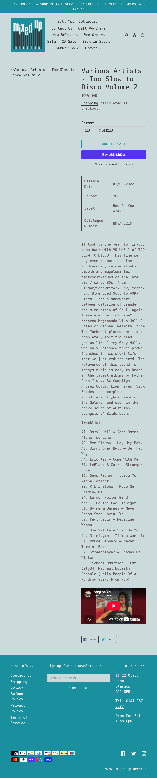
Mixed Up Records (131, 769)
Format (87, 123)
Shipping (89, 103)
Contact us (21, 675)
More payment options (114, 164)
